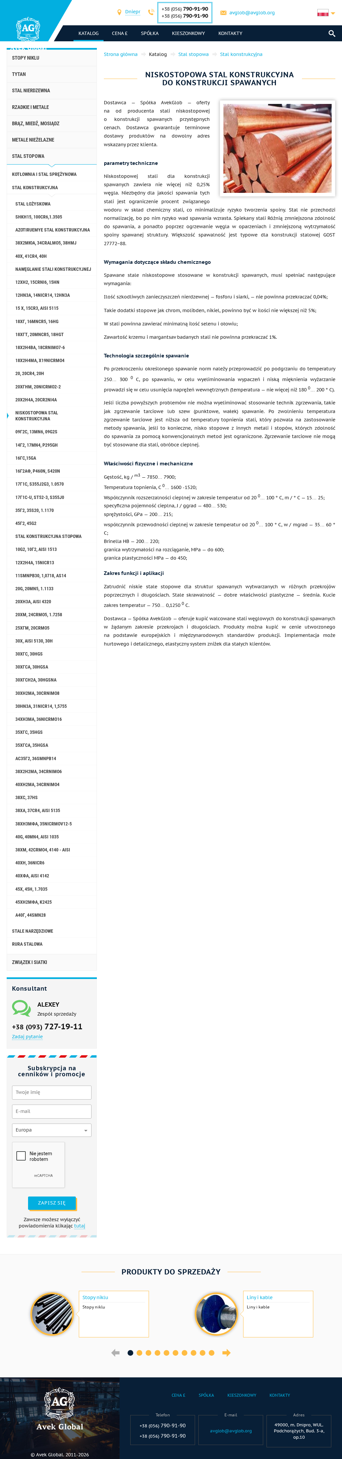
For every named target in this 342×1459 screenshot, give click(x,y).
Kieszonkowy (188, 33)
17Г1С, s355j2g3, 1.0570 (39, 484)
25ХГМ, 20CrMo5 (32, 628)
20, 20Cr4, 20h (29, 373)
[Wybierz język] (326, 12)
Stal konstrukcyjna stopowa (48, 536)
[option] (89, 1314)
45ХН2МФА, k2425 (33, 902)
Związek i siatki (29, 962)
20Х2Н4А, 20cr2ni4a (36, 399)
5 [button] (166, 1353)
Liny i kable (260, 1297)
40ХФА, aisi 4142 (32, 875)
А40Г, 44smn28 (30, 915)
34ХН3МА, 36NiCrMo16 (38, 719)
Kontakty (230, 33)
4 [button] (157, 1353)
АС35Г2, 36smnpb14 (35, 758)
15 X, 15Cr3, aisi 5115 (36, 308)
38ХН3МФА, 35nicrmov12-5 (43, 823)
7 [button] (184, 1353)
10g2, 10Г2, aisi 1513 (36, 549)
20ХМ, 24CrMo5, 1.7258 (38, 614)
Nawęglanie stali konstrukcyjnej (53, 269)
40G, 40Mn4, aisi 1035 (37, 836)
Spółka (150, 33)
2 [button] (139, 1353)
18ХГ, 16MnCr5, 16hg (36, 321)
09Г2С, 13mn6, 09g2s (36, 431)
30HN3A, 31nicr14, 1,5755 (41, 706)
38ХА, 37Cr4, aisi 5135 (37, 810)
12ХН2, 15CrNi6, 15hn (37, 282)
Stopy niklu (25, 58)
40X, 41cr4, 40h (31, 256)
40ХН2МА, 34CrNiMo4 (37, 784)
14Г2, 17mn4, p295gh (36, 445)
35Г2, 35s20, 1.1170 (34, 510)
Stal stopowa (28, 156)
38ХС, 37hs (26, 797)
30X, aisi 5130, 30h (34, 641)
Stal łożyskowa (32, 204)
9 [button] (202, 1353)
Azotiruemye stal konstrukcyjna (52, 230)
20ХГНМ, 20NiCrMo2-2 (38, 386)
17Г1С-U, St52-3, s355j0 (39, 497)
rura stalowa (27, 944)
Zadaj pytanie (27, 1037)
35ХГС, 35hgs (29, 732)
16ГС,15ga (25, 458)
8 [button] (193, 1353)
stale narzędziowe (32, 931)
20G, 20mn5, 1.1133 (34, 588)
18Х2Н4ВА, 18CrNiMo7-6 (40, 347)
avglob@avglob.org (252, 13)
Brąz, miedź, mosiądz (35, 124)
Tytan (19, 74)
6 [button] (175, 1353)
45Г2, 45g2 (25, 523)
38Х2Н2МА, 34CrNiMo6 (38, 771)
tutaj (79, 1226)
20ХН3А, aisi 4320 (33, 601)
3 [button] (148, 1353)
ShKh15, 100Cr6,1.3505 (38, 217)
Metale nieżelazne (33, 140)
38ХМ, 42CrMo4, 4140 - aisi (42, 849)
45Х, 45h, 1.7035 (31, 889)
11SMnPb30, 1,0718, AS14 (40, 575)
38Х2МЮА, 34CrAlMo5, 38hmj (45, 242)
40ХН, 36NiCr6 (29, 862)
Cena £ (120, 33)
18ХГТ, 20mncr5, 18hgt (39, 334)
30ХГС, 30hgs (29, 654)
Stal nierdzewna (31, 91)
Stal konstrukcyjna (35, 187)
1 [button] (130, 1353)
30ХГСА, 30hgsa (31, 667)
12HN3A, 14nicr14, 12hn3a (42, 295)
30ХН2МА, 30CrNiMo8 (37, 693)
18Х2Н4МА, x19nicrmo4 (39, 360)
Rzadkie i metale (30, 107)
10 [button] (211, 1353)
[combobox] (132, 12)
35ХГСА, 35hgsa (31, 745)
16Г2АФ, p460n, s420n (37, 471)
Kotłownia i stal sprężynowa (44, 174)
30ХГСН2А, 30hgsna (35, 680)
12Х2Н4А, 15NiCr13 (34, 562)
